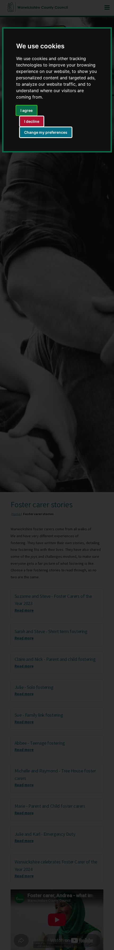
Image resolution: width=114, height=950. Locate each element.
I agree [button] (26, 110)
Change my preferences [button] (45, 132)
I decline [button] (31, 121)
